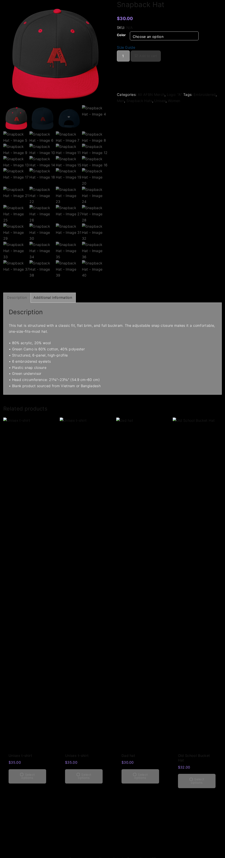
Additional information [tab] (52, 297)
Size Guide (126, 47)
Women (174, 100)
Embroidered (205, 94)
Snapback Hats (139, 100)
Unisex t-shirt (20, 755)
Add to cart (148, 56)
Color (121, 35)
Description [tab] (17, 297)
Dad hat (128, 755)
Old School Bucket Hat (194, 757)
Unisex (160, 100)
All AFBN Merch (151, 94)
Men (120, 100)
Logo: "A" (174, 94)
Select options (28, 776)
